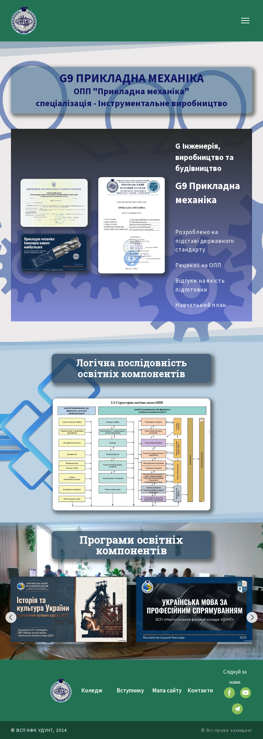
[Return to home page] (24, 20)
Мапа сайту (166, 690)
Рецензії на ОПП (198, 265)
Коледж (92, 690)
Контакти (200, 690)
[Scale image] (54, 203)
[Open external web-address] (54, 252)
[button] (229, 692)
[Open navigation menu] (245, 20)
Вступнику (130, 690)
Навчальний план (200, 305)
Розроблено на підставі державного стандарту (204, 240)
